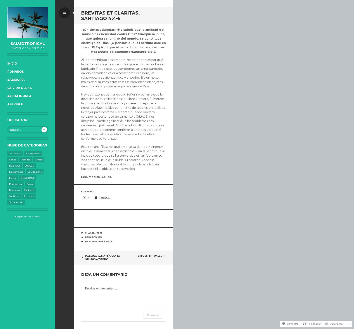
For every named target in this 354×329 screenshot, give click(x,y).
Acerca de (16, 104)
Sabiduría (16, 80)
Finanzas (25, 159)
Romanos (15, 71)
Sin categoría (16, 202)
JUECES (29, 165)
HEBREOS (14, 165)
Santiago (14, 196)
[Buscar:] (27, 129)
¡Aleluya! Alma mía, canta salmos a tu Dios (102, 257)
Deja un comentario (99, 241)
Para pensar (15, 184)
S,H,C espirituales (150, 255)
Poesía (30, 184)
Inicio (12, 63)
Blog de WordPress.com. (28, 216)
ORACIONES (27, 177)
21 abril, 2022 (94, 233)
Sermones (28, 196)
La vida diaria (19, 88)
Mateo (12, 177)
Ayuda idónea (19, 96)
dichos (12, 159)
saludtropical (28, 43)
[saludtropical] (27, 22)
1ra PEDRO (15, 153)
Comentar (153, 315)
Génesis (39, 159)
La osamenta (16, 171)
